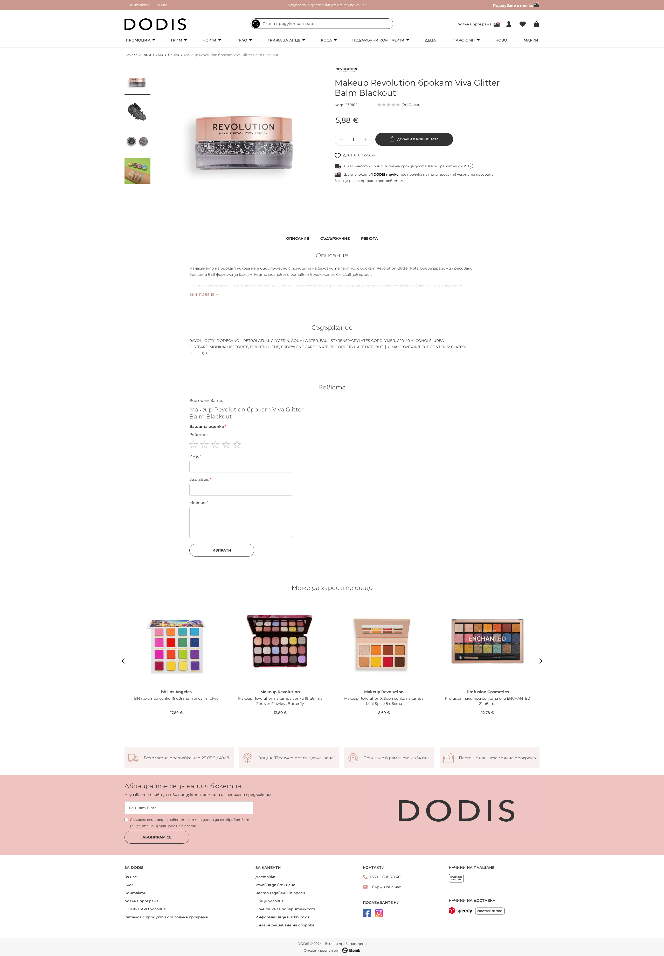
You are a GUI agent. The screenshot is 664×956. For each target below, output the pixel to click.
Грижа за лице (284, 40)
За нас (161, 5)
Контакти (139, 5)
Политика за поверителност (285, 909)
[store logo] (155, 24)
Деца (430, 40)
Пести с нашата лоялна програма (497, 758)
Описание (297, 238)
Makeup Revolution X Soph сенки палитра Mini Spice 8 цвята (384, 701)
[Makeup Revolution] (346, 71)
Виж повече (202, 294)
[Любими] (523, 24)
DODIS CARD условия (145, 909)
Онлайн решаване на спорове (285, 925)
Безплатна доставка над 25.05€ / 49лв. (187, 758)
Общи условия (269, 901)
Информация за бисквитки (282, 917)
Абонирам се (156, 837)
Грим (176, 40)
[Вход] (509, 24)
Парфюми (464, 40)
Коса (326, 40)
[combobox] (322, 23)
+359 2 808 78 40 (385, 877)
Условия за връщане (275, 885)
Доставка (265, 877)
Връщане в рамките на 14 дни (397, 758)
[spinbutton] (353, 139)
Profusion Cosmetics (488, 691)
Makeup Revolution (280, 691)
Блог (129, 885)
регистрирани (363, 180)
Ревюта (369, 238)
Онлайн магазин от (322, 950)
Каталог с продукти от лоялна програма (166, 917)
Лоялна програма (475, 24)
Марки (531, 40)
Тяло (242, 40)
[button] (137, 82)
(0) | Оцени (411, 104)
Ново (501, 40)
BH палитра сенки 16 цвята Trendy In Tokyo (176, 698)
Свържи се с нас (385, 887)
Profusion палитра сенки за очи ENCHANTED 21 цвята (487, 701)
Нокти (209, 40)
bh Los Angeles (176, 691)
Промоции (138, 40)
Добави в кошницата (418, 139)
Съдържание (335, 238)
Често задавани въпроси (280, 893)
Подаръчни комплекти (378, 40)
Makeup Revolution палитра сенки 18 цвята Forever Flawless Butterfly (280, 701)
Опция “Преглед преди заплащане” (296, 758)
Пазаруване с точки (513, 5)
